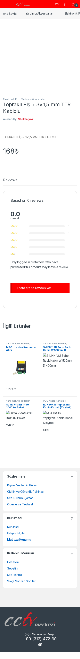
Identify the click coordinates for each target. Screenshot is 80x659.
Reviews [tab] (10, 180)
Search (57, 4)
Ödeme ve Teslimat (20, 504)
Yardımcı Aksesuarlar (39, 13)
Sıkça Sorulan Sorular (21, 581)
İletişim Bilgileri (16, 533)
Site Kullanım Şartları (20, 498)
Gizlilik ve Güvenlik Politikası (25, 491)
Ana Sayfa (10, 13)
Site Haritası (15, 574)
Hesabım (13, 562)
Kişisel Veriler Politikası (22, 485)
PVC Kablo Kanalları (54, 400)
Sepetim (12, 568)
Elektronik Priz (11, 99)
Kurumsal (13, 527)
